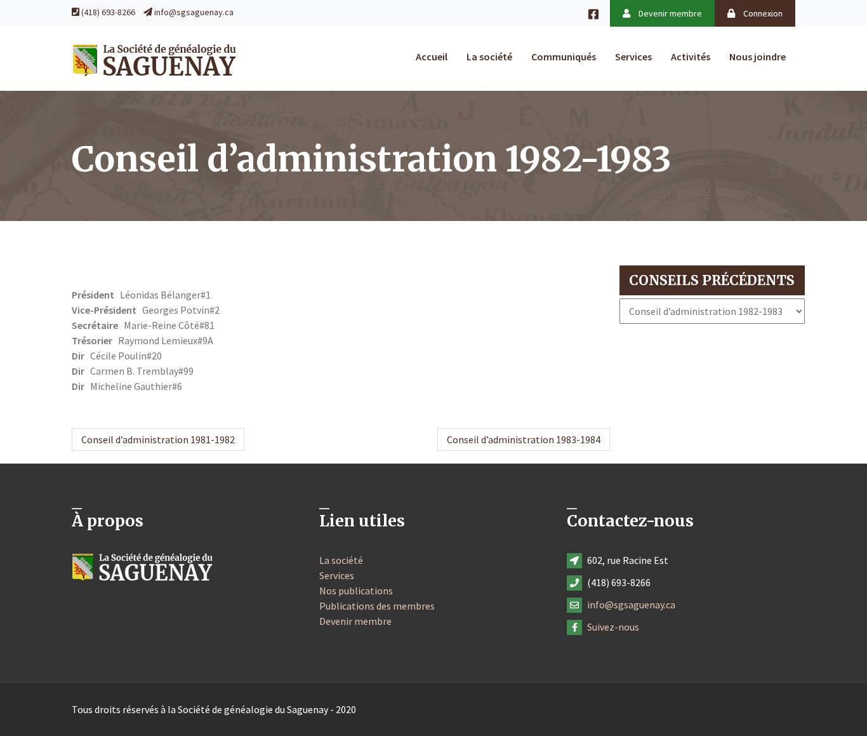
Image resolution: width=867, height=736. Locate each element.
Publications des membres (377, 605)
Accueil (431, 56)
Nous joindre (757, 56)
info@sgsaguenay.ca (194, 12)
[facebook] (599, 13)
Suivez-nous (613, 626)
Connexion (762, 13)
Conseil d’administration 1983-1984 (523, 439)
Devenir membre (669, 13)
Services (633, 56)
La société (489, 56)
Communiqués (563, 56)
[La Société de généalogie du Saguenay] (154, 58)
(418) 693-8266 (108, 12)
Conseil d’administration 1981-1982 (158, 439)
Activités (690, 56)
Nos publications (356, 590)
